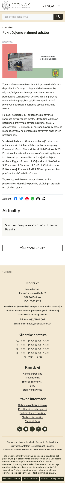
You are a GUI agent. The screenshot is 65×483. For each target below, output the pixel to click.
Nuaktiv (49, 446)
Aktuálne (8, 28)
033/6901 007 (37, 319)
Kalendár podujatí (32, 373)
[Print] (43, 198)
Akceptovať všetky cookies (52, 479)
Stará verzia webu (32, 390)
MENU (59, 6)
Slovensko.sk (32, 377)
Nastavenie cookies (11, 479)
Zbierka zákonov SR (32, 381)
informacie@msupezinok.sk (36, 323)
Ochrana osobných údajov (32, 405)
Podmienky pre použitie (33, 413)
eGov (49, 6)
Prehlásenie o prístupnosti (32, 409)
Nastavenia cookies (32, 417)
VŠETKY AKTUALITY (32, 248)
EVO (32, 386)
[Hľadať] (58, 17)
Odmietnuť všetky (30, 479)
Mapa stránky (32, 421)
